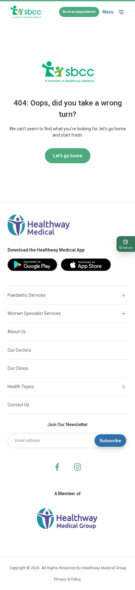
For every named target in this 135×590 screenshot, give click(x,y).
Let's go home (67, 155)
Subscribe (110, 440)
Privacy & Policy (67, 579)
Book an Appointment (79, 12)
